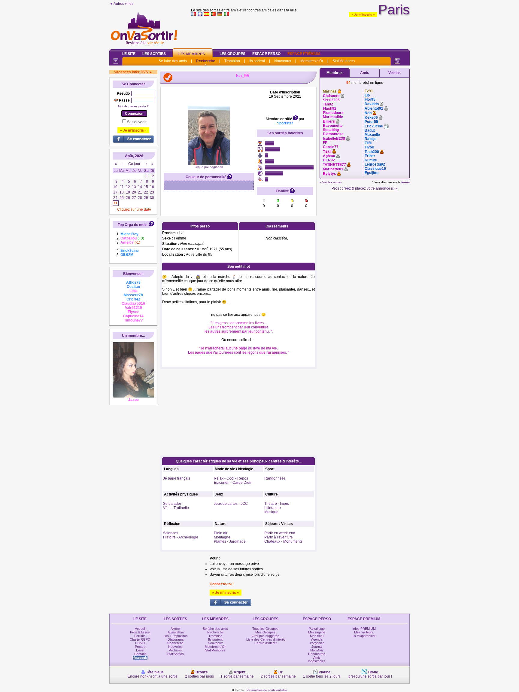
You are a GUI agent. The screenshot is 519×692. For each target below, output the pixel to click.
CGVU (140, 643)
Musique (271, 512)
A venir (176, 628)
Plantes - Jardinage (230, 541)
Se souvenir (137, 122)
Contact (140, 654)
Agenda (316, 639)
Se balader (172, 503)
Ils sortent (257, 61)
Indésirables (317, 661)
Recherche (205, 61)
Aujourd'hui (176, 632)
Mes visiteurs (364, 632)
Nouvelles (175, 646)
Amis (364, 73)
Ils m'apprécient (364, 636)
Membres (334, 73)
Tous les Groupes (265, 628)
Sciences (170, 533)
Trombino (232, 61)
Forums (140, 636)
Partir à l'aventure (278, 537)
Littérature (272, 508)
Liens (140, 650)
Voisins (394, 73)
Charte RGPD (140, 639)
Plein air (220, 533)
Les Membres (191, 54)
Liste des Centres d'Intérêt (265, 639)
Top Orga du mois (132, 225)
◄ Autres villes (121, 4)
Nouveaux (282, 61)
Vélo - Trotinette (176, 508)
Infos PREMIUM (364, 628)
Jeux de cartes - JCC (231, 503)
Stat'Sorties (175, 654)
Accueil (140, 628)
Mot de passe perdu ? (133, 106)
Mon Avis (316, 650)
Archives (175, 650)
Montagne (222, 537)
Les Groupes (232, 54)
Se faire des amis (173, 61)
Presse (140, 646)
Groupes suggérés (265, 636)
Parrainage (317, 628)
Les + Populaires (175, 636)
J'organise (316, 643)
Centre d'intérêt (265, 643)
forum (405, 182)
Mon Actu (316, 636)
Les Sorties (154, 54)
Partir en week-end (279, 533)
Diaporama (176, 639)
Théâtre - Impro (276, 503)
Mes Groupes (265, 632)
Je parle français (176, 478)
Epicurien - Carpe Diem (233, 482)
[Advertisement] (300, 31)
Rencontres (316, 654)
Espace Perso (266, 54)
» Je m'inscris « (363, 14)
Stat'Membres (343, 61)
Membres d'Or (311, 61)
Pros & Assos (140, 632)
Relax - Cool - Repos (231, 478)
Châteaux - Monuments (283, 541)
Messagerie (316, 632)
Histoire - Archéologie (180, 537)
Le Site (128, 54)
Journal (316, 646)
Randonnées (275, 478)
